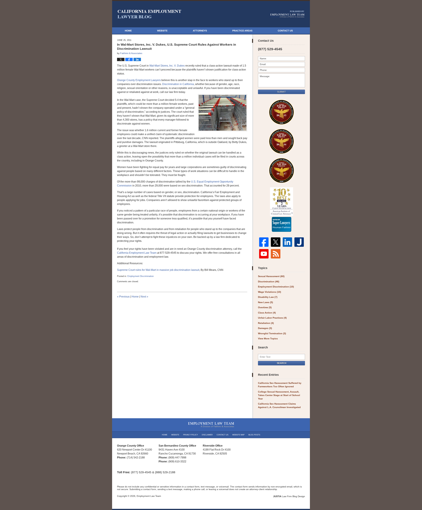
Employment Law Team (149, 496)
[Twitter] (275, 242)
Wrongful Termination (272, 333)
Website (162, 30)
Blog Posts (254, 435)
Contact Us (285, 30)
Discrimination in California (178, 84)
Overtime (265, 307)
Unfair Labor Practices (272, 317)
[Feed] (275, 253)
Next (144, 296)
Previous (123, 296)
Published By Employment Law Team (287, 14)
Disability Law (267, 297)
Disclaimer (207, 435)
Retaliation (266, 323)
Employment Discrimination (140, 276)
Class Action (267, 312)
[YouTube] (264, 253)
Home (128, 30)
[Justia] (299, 242)
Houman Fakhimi (281, 227)
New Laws (265, 302)
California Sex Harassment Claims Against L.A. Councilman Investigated (279, 405)
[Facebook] (264, 242)
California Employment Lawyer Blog (149, 14)
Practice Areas (242, 30)
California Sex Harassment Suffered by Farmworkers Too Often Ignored (279, 385)
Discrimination (268, 281)
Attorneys (200, 30)
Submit (281, 91)
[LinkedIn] (287, 242)
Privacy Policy (190, 435)
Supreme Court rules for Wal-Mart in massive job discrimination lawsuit (158, 270)
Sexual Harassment (271, 276)
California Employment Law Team (136, 252)
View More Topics (268, 338)
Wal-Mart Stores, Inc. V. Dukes (167, 65)
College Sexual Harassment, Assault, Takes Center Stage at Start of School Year (279, 395)
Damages (265, 328)
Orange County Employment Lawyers (139, 80)
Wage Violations (269, 292)
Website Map (238, 435)
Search (281, 363)
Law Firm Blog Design (289, 496)
